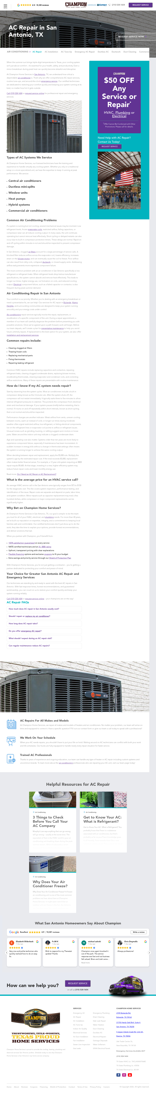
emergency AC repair (30, 631)
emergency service (49, 81)
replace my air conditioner (37, 616)
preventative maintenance (52, 329)
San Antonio (39, 75)
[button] (33, 5)
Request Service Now (131, 37)
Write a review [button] (139, 932)
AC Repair (37, 52)
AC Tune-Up (66, 52)
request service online (34, 94)
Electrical (17, 285)
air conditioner (24, 78)
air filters (32, 252)
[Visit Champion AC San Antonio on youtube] (130, 1075)
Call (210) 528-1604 (14, 94)
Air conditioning (14, 315)
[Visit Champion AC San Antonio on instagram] (124, 1075)
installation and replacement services (23, 335)
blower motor (24, 259)
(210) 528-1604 (118, 5)
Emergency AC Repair (85, 52)
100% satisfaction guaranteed (22, 543)
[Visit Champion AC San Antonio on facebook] (118, 1075)
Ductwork (116, 52)
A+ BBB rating (45, 547)
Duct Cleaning (129, 52)
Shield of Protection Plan (60, 558)
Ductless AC (103, 52)
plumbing (49, 517)
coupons (48, 554)
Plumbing (122, 113)
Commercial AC (146, 52)
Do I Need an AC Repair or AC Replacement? (36, 474)
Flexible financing (16, 554)
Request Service (110, 147)
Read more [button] (67, 963)
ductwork (46, 262)
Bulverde (67, 303)
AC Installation (51, 52)
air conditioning (66, 763)
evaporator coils (35, 230)
